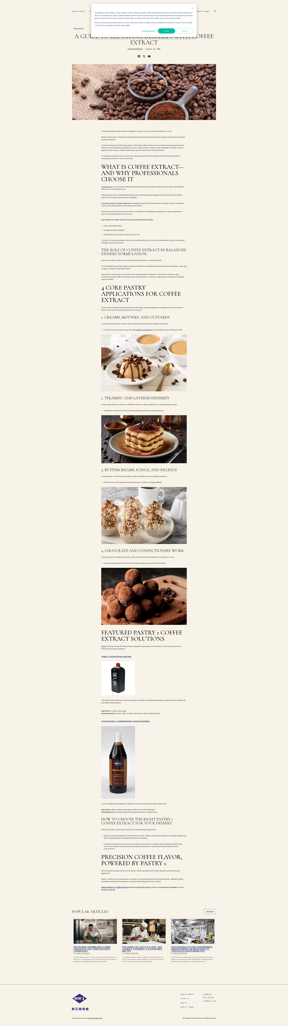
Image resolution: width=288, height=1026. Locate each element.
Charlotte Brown (136, 49)
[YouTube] (76, 1009)
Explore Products (78, 11)
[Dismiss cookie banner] (192, 8)
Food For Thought (203, 11)
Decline (184, 31)
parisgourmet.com (95, 1018)
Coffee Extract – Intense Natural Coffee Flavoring (125, 721)
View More (210, 911)
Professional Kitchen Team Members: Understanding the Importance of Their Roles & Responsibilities (192, 949)
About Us (184, 1003)
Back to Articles (79, 28)
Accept (166, 31)
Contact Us (185, 998)
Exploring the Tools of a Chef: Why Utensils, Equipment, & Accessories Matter (142, 949)
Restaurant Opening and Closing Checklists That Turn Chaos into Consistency (92, 949)
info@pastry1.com (209, 1001)
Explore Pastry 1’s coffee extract (114, 887)
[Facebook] (73, 1009)
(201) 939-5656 (208, 997)
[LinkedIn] (83, 1009)
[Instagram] (80, 1009)
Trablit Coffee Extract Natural (116, 657)
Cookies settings (148, 31)
